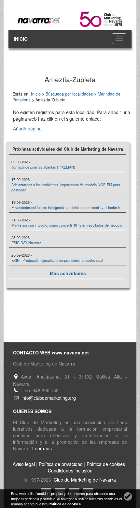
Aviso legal (24, 464)
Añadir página (27, 128)
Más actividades (68, 273)
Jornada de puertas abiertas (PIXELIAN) (43, 167)
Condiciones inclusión (70, 470)
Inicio (36, 94)
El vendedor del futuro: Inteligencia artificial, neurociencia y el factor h (65, 207)
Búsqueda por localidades (69, 94)
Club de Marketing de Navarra (84, 479)
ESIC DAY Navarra (26, 242)
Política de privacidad (61, 464)
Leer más (42, 448)
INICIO (21, 39)
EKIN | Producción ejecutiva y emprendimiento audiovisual (57, 260)
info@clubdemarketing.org (48, 398)
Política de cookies (106, 464)
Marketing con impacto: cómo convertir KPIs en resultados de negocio (66, 225)
